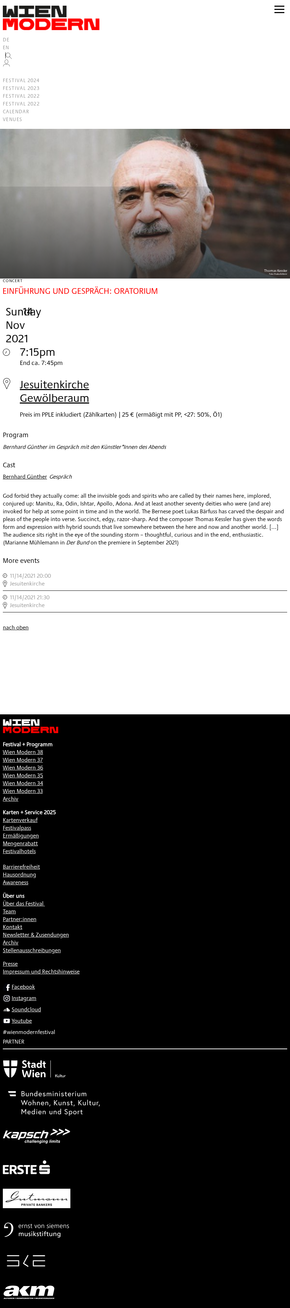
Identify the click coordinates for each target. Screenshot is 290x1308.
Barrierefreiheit (21, 867)
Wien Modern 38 (23, 752)
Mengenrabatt (20, 843)
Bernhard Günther (25, 477)
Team (9, 911)
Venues (12, 119)
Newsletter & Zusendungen (36, 935)
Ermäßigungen (21, 836)
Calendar (16, 111)
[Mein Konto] (6, 64)
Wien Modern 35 (23, 775)
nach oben (16, 627)
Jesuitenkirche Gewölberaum (54, 391)
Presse (10, 964)
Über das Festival (23, 903)
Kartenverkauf (20, 820)
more (145, 579)
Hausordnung (19, 874)
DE (6, 39)
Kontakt (12, 927)
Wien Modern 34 (23, 783)
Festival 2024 (21, 80)
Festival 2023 (21, 88)
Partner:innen (19, 919)
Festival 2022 (21, 95)
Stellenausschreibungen (32, 950)
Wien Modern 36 (23, 768)
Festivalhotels (19, 851)
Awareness (15, 882)
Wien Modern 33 (23, 791)
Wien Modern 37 (23, 760)
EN (6, 47)
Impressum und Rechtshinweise (41, 971)
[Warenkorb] (9, 72)
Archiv (10, 799)
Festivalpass (17, 828)
